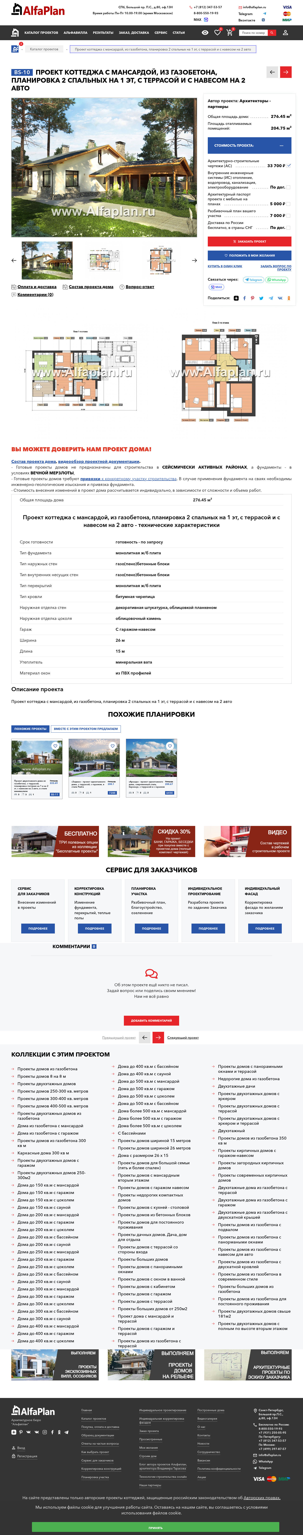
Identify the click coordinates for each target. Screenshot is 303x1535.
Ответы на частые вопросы (100, 1443)
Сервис (161, 33)
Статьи (179, 33)
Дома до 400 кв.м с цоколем (46, 1340)
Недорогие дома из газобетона (249, 1078)
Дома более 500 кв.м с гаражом (150, 1118)
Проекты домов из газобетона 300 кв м (52, 1143)
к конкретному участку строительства (128, 478)
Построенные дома (210, 1410)
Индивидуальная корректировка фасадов (161, 1421)
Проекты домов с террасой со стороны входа (148, 1249)
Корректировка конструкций (101, 1469)
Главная (86, 1410)
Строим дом (147, 1456)
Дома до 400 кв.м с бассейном (148, 1066)
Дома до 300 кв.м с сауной (44, 1318)
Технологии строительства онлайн (163, 1477)
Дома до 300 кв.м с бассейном (48, 1311)
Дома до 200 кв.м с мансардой (48, 1214)
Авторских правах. (262, 1497)
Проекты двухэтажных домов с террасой (249, 1108)
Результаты (103, 33)
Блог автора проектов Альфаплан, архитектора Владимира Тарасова (163, 1466)
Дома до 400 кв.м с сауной (144, 1073)
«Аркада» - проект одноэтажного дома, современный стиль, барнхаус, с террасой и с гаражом (147, 784)
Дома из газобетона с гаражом (48, 1133)
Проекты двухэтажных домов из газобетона (49, 1116)
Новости (203, 1443)
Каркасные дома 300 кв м (43, 1152)
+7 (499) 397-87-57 (272, 1449)
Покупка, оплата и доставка (100, 1427)
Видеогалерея (207, 1418)
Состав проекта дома (91, 286)
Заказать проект (252, 241)
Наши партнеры (150, 1485)
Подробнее (25, 769)
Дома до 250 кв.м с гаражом (46, 1259)
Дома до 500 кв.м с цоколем (146, 1096)
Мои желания (148, 1447)
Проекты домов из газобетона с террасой (149, 1343)
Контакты (203, 1435)
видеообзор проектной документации (98, 461)
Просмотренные (150, 1439)
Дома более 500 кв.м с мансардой (152, 1110)
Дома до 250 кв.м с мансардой (48, 1251)
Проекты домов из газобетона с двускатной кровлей (249, 1264)
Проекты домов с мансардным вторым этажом (149, 1178)
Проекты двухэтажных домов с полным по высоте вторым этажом (253, 1326)
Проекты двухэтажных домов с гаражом (48, 1163)
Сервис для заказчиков (151, 870)
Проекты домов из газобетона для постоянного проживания (252, 1301)
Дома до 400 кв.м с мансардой (48, 1326)
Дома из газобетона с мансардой (50, 1125)
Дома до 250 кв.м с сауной (44, 1281)
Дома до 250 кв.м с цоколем (46, 1266)
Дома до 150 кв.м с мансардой (48, 1185)
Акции (201, 1477)
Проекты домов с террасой (145, 1301)
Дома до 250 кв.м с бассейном (48, 1274)
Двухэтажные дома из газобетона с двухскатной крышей (253, 1215)
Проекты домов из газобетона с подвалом (249, 1227)
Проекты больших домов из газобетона (246, 1289)
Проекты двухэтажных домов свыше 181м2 (254, 1314)
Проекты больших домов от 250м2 (152, 1308)
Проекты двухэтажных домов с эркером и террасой (249, 1121)
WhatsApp (278, 280)
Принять (156, 1528)
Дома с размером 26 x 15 (143, 1155)
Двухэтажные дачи (236, 1086)
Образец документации (97, 1435)
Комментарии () (35, 294)
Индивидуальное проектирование (162, 1410)
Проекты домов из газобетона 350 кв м (252, 1141)
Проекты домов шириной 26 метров (154, 1148)
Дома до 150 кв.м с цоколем (46, 1199)
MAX (218, 287)
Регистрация (27, 1456)
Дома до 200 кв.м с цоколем (46, 1229)
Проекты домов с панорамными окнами (150, 1269)
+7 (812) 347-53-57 (208, 7)
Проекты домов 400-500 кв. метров (53, 1105)
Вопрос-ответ (140, 286)
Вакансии (203, 1460)
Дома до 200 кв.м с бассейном (48, 1237)
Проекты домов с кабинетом (146, 1286)
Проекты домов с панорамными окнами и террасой (250, 1069)
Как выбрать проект (95, 1452)
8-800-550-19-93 (206, 13)
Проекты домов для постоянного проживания (151, 1225)
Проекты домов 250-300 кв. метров (53, 1091)
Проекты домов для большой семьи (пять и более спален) (154, 1165)
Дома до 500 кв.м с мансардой (148, 1081)
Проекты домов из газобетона (48, 1068)
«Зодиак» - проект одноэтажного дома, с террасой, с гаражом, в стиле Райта (88, 784)
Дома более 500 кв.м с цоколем (150, 1125)
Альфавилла (75, 33)
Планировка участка (95, 1477)
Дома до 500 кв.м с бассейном (148, 1103)
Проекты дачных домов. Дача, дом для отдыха (152, 1237)
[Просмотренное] (205, 32)
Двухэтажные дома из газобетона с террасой (253, 1190)
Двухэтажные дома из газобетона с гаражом (253, 1202)
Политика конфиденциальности (219, 1469)
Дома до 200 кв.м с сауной (44, 1244)
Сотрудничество (208, 1452)
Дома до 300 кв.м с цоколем (46, 1303)
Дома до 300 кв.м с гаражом (46, 1296)
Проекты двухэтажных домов (47, 1083)
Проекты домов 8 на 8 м (42, 1076)
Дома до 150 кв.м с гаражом (46, 1192)
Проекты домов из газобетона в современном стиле (249, 1277)
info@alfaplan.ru (254, 7)
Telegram (255, 280)
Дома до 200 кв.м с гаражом (46, 1222)
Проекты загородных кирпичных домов (251, 1165)
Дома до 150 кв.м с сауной (44, 1207)
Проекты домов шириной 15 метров (154, 1140)
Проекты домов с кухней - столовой (153, 1207)
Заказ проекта (149, 1431)
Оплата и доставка (37, 286)
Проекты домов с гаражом (144, 1293)
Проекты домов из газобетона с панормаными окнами (249, 1239)
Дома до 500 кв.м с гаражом (146, 1088)
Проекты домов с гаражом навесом (153, 1187)
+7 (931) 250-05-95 (272, 1432)
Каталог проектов (41, 33)
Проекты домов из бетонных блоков (154, 1214)
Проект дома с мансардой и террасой (146, 1319)
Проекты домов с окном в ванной (151, 1279)
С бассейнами (132, 1133)
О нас (201, 1427)
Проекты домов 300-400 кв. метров (53, 1098)
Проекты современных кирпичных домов (252, 1178)
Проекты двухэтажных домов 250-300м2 (52, 1175)
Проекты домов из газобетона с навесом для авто (249, 1252)
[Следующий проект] (158, 1037)
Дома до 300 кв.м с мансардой (48, 1288)
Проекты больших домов (143, 1259)
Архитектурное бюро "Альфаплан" (26, 1422)
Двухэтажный (231, 1130)
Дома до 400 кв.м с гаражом (46, 1333)
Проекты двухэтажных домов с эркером (249, 1096)
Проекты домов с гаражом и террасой (146, 1331)
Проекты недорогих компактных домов (150, 1197)
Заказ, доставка (134, 33)
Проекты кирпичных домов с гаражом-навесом (247, 1153)
